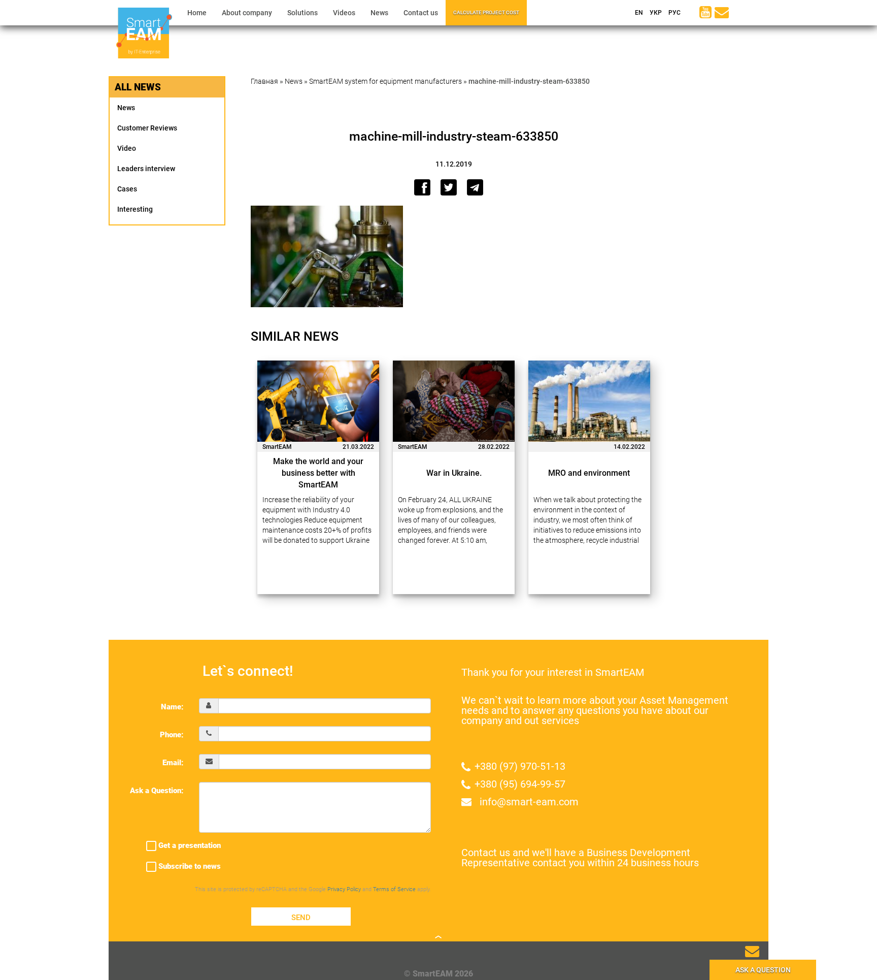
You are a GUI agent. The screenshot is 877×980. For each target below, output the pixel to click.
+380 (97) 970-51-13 (520, 766)
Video (126, 148)
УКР (655, 12)
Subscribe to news (188, 866)
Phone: (172, 734)
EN (638, 12)
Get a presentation (188, 845)
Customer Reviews (147, 128)
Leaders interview (146, 169)
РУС (674, 12)
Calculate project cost (486, 12)
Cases (127, 189)
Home (197, 13)
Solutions (302, 13)
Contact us (420, 13)
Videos (344, 13)
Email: (173, 762)
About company (247, 13)
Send (301, 917)
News (379, 13)
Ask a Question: (157, 790)
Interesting (135, 209)
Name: (172, 706)
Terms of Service (394, 889)
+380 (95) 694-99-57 (520, 784)
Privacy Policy (344, 889)
